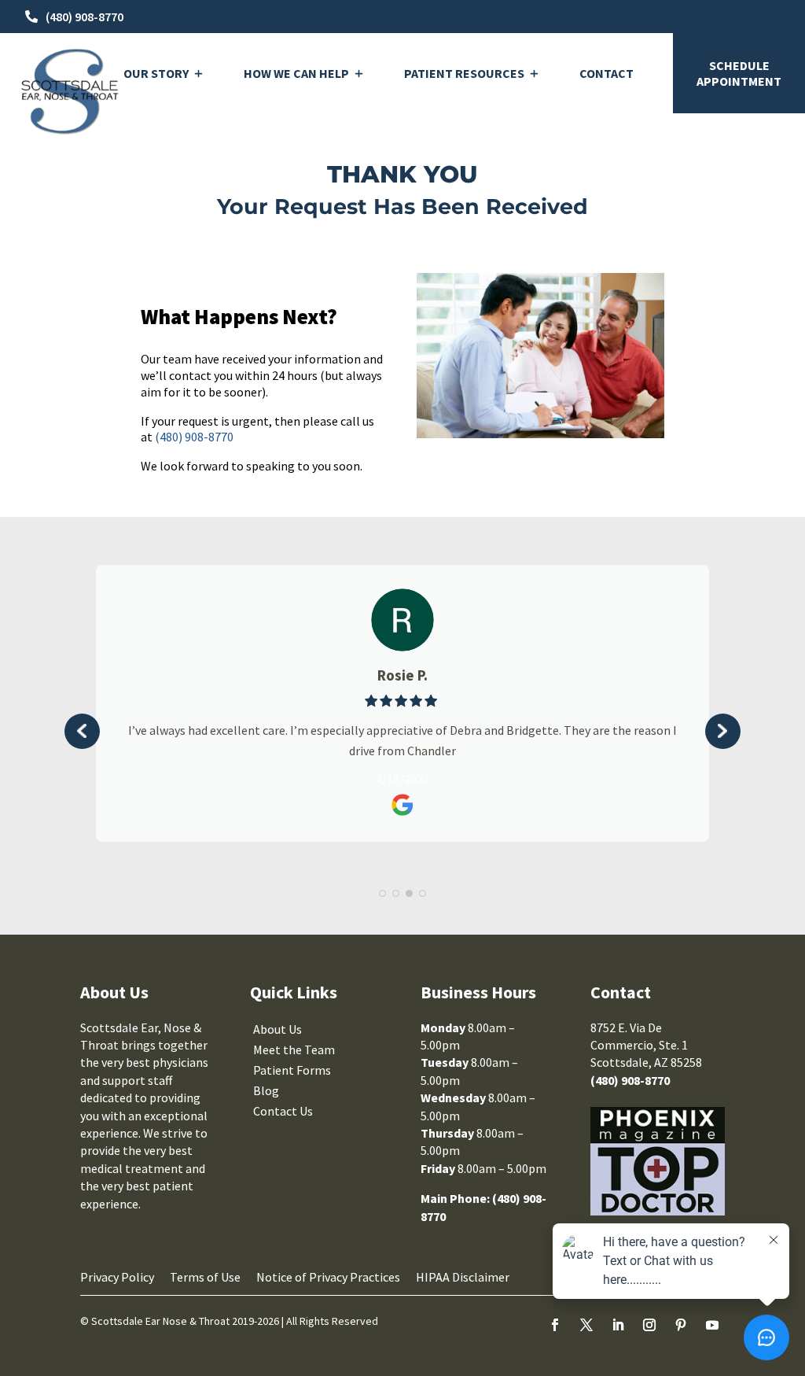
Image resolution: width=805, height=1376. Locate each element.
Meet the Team (294, 1049)
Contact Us (283, 1111)
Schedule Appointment (739, 73)
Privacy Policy (117, 1277)
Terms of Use (205, 1277)
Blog (266, 1090)
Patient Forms (292, 1070)
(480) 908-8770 (84, 16)
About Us (277, 1029)
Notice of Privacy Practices (328, 1277)
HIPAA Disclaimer (462, 1277)
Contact (606, 73)
